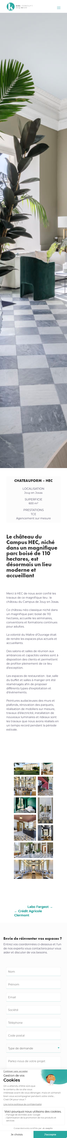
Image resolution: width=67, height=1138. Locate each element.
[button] (26, 769)
